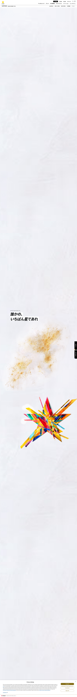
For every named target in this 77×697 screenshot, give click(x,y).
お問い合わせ (69, 1)
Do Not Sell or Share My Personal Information (9, 690)
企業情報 (60, 1)
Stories (55, 1)
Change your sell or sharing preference (44, 690)
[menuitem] (41, 3)
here (3, 686)
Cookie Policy (5, 692)
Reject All (67, 690)
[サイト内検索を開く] (73, 1)
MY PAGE (75, 354)
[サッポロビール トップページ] (3, 2)
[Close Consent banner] (75, 681)
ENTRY (75, 345)
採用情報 (64, 1)
